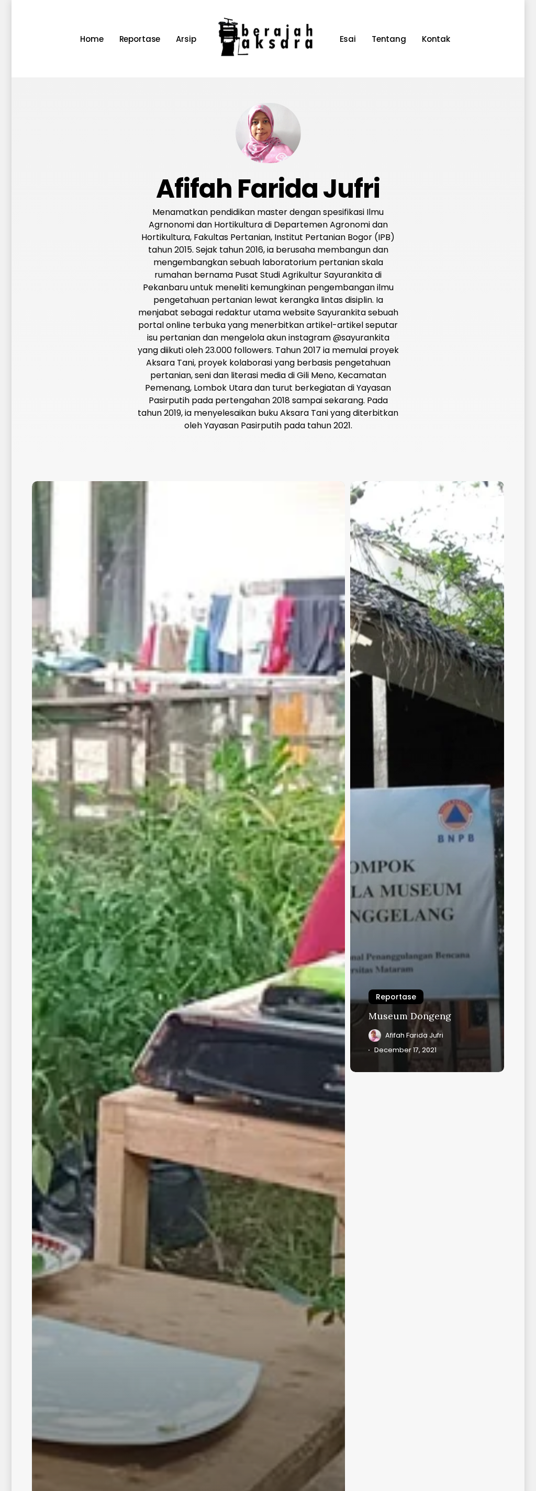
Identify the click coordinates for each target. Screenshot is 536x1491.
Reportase (396, 997)
